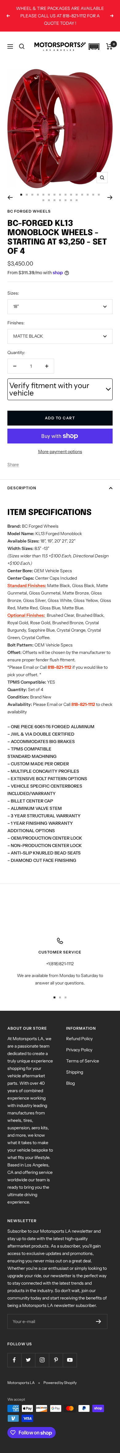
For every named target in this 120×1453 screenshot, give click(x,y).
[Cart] (109, 46)
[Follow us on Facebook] (14, 1360)
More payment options (60, 451)
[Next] (110, 197)
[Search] (22, 46)
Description (21, 488)
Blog (70, 1083)
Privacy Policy (79, 1050)
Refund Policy (79, 1038)
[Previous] (10, 197)
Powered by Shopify (60, 1382)
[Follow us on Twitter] (28, 1360)
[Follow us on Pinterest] (56, 1360)
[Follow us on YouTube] (70, 1360)
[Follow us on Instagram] (42, 1360)
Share (13, 464)
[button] (94, 46)
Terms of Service (82, 1061)
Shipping (74, 1072)
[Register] (98, 1321)
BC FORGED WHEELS (29, 211)
